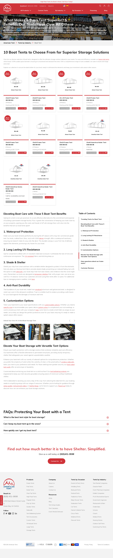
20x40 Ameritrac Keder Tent (96, 142)
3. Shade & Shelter (87, 240)
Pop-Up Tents (30, 503)
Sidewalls (29, 510)
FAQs (50, 498)
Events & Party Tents (77, 483)
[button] (16, 101)
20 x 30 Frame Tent (66, 98)
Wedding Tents (75, 486)
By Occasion (76, 10)
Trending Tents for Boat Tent (91, 219)
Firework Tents (75, 520)
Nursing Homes (97, 520)
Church (95, 513)
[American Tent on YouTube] (9, 514)
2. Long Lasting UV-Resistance (91, 235)
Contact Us (43, 6)
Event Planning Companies (101, 490)
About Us (51, 6)
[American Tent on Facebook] (4, 514)
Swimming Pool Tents (99, 527)
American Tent (13, 544)
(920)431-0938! (67, 454)
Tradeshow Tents (76, 496)
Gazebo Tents (30, 507)
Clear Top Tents (31, 493)
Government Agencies (100, 500)
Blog (105, 10)
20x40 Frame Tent (39, 98)
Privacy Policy (88, 544)
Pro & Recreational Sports (101, 496)
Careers (51, 486)
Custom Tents (43, 10)
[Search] (100, 6)
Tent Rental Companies (100, 483)
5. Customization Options (89, 250)
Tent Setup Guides (54, 505)
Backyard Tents (76, 490)
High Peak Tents (31, 496)
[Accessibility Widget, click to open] (110, 279)
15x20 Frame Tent (66, 142)
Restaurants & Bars (99, 503)
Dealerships (96, 507)
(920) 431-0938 (32, 6)
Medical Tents (97, 517)
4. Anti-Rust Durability (88, 245)
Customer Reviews (87, 268)
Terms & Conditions (103, 544)
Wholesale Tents (31, 523)
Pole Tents (29, 486)
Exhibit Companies (98, 493)
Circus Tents (75, 513)
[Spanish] (67, 6)
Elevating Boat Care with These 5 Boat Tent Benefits (92, 225)
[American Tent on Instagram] (13, 514)
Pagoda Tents (30, 500)
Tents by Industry (24, 43)
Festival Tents (75, 493)
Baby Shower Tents (77, 500)
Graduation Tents (76, 503)
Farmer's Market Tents (78, 510)
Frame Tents (30, 483)
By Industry (59, 10)
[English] (64, 6)
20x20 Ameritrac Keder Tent (42, 187)
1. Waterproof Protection (90, 231)
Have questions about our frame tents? (92, 262)
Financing (93, 10)
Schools (95, 510)
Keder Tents (30, 490)
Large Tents (30, 527)
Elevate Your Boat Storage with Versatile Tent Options (92, 256)
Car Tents (74, 507)
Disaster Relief (97, 486)
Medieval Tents (75, 517)
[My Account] (104, 6)
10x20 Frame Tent (92, 98)
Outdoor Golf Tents (99, 523)
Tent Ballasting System (33, 513)
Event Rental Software (56, 512)
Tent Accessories (31, 517)
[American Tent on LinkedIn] (16, 514)
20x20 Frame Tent (12, 98)
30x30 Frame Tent (12, 142)
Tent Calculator (53, 508)
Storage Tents (30, 530)
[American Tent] (7, 9)
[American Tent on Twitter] (6, 514)
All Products (24, 10)
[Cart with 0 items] (108, 6)
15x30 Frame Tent (39, 142)
